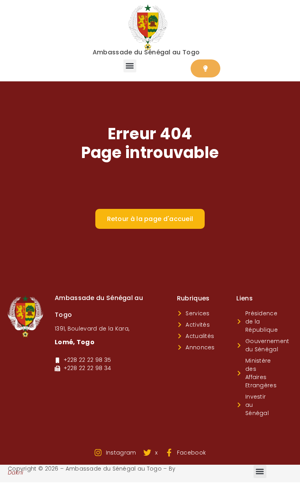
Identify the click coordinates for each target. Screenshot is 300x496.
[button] (129, 65)
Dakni (15, 472)
